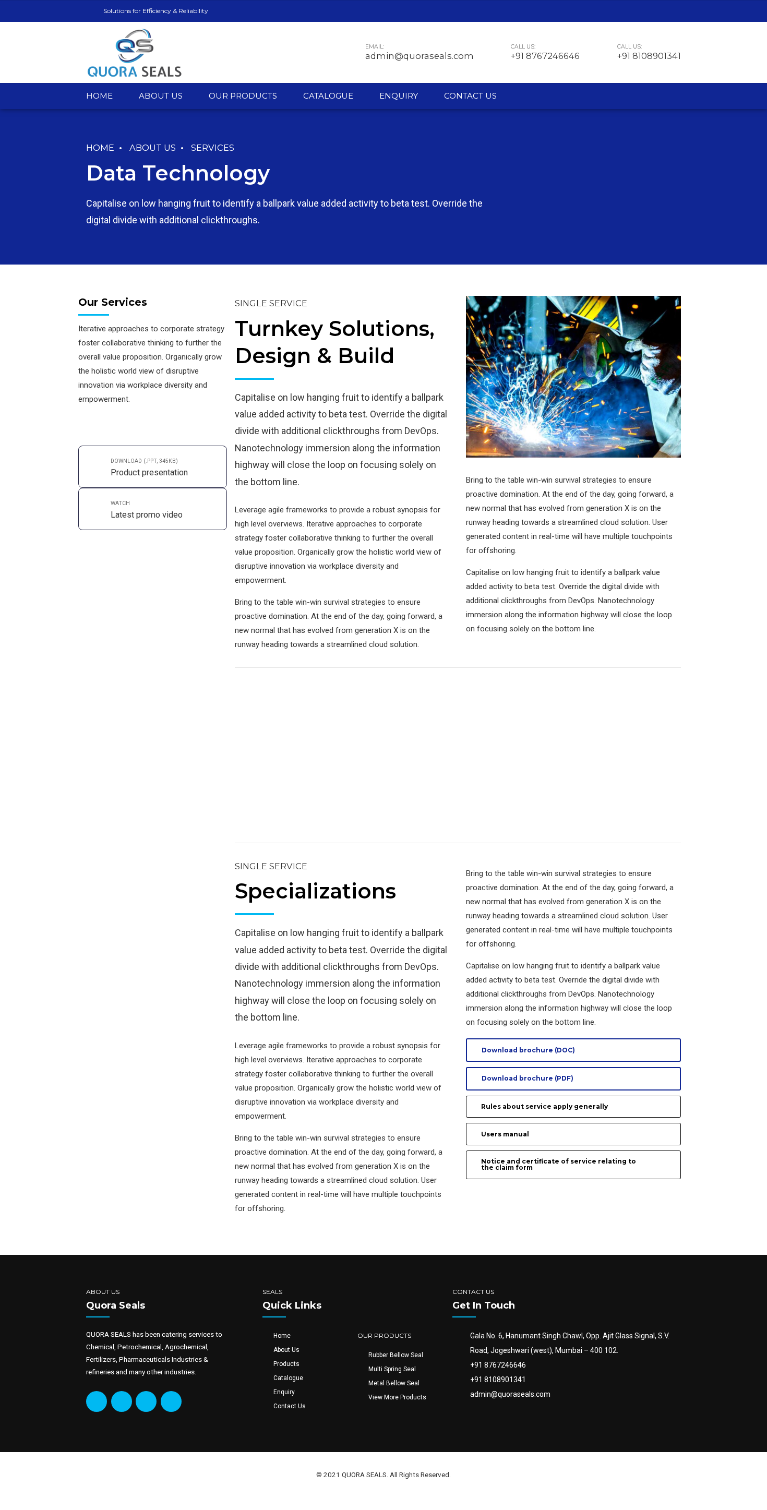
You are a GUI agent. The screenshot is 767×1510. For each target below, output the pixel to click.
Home (99, 96)
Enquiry (398, 96)
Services (212, 147)
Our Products (243, 96)
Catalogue (328, 96)
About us (161, 96)
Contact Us (470, 96)
